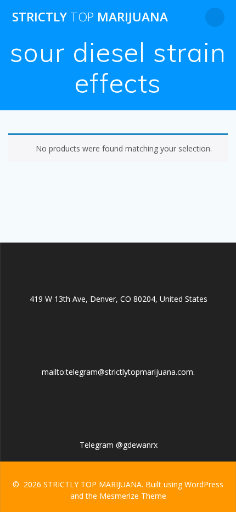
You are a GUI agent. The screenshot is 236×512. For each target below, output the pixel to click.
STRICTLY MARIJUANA (90, 17)
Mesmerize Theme (132, 496)
